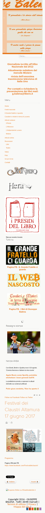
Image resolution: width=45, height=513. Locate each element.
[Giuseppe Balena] (23, 4)
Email (11, 423)
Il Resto (8, 123)
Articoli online (9, 138)
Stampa (7, 423)
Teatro (8, 148)
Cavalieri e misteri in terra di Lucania (17, 117)
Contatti (7, 162)
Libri (7, 144)
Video (7, 152)
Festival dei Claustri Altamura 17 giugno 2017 (22, 409)
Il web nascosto (10, 110)
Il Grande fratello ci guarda (14, 113)
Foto (6, 155)
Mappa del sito (22, 507)
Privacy (32, 504)
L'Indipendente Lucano (14, 130)
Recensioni (8, 141)
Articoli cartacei (10, 120)
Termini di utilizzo (16, 504)
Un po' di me (9, 159)
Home (7, 106)
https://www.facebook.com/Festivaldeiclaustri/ (21, 465)
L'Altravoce (10, 127)
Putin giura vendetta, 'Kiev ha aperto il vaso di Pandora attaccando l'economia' (22, 386)
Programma (9, 458)
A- (39, 395)
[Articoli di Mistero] (22, 171)
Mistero (8, 134)
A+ (35, 395)
